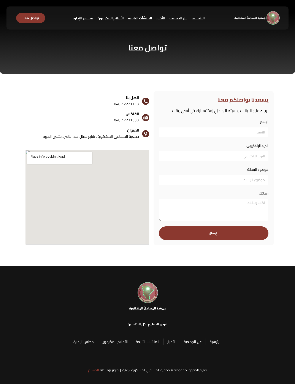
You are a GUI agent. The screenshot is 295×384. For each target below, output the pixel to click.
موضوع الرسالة (257, 169)
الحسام (93, 370)
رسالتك (263, 193)
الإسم (264, 122)
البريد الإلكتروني (257, 146)
